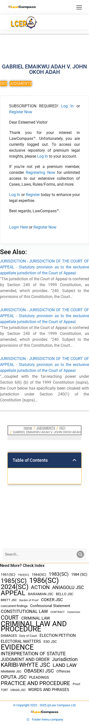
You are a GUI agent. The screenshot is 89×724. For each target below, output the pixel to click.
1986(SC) (44, 580)
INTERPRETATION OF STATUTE (33, 653)
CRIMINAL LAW (35, 618)
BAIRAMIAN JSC (40, 594)
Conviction (73, 612)
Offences (63, 671)
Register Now (20, 112)
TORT (4, 690)
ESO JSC (50, 641)
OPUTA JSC (14, 677)
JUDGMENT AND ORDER (25, 659)
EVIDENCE (17, 647)
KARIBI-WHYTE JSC (25, 665)
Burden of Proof (29, 600)
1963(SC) (23, 574)
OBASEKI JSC (39, 671)
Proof (76, 684)
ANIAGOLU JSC (68, 587)
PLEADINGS (39, 677)
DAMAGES (9, 636)
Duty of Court (28, 636)
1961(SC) (8, 574)
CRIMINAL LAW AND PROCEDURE (34, 626)
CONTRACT (57, 612)
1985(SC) (14, 580)
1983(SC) (59, 574)
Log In (67, 106)
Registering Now (40, 172)
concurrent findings (14, 606)
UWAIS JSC (18, 690)
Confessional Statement (50, 606)
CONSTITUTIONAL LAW (24, 611)
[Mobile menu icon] (79, 7)
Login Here (18, 227)
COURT (10, 617)
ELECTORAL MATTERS (21, 641)
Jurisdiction (65, 659)
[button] (74, 460)
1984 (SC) (79, 574)
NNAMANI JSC (11, 671)
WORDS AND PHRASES (48, 690)
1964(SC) (39, 574)
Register (33, 194)
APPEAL (13, 593)
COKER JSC (52, 599)
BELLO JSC (64, 594)
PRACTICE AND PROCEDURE (35, 683)
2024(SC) (14, 587)
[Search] (80, 554)
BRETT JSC (9, 600)
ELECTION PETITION (58, 635)
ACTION (40, 587)
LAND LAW (65, 665)
